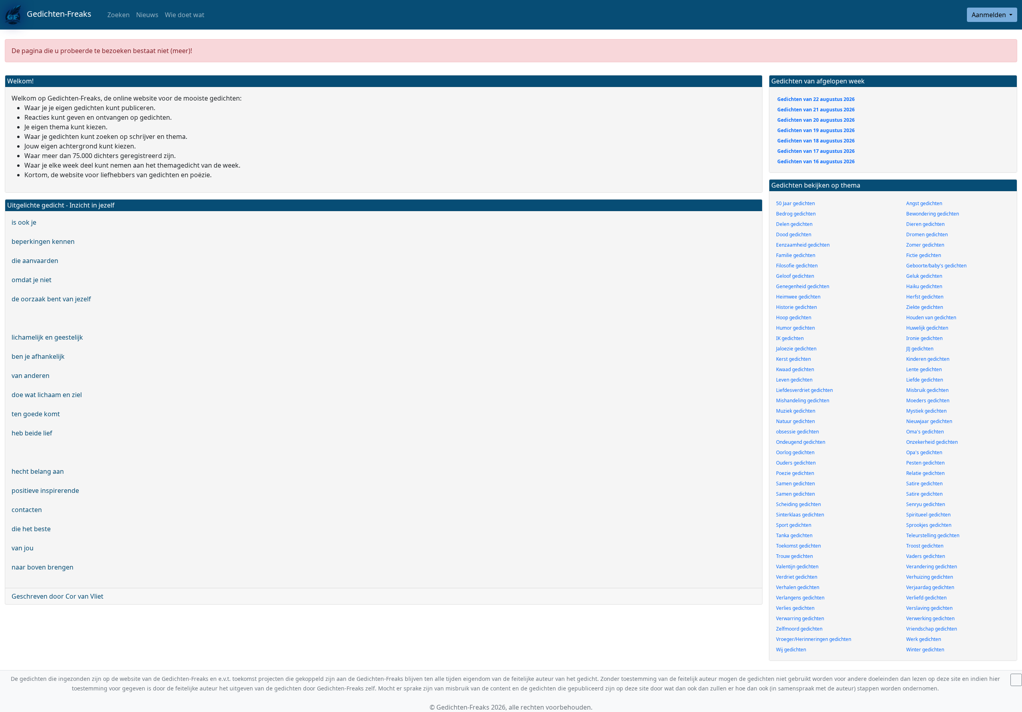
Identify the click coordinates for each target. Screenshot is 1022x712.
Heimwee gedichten (798, 296)
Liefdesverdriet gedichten (804, 390)
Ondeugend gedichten (800, 442)
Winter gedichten (925, 649)
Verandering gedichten (931, 566)
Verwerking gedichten (930, 618)
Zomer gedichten (925, 244)
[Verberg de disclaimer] (1016, 680)
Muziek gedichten (795, 410)
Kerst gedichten (793, 359)
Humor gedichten (795, 327)
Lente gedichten (924, 369)
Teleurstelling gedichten (932, 535)
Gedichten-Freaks (56, 13)
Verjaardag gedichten (930, 587)
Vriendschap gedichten (931, 628)
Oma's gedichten (925, 431)
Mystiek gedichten (926, 410)
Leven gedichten (794, 379)
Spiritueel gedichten (928, 514)
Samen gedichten (795, 483)
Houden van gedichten (931, 317)
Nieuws (147, 14)
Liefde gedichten (924, 379)
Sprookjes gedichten (928, 525)
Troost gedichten (924, 545)
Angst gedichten (924, 203)
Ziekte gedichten (924, 307)
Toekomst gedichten (798, 545)
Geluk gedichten (924, 276)
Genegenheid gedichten (802, 286)
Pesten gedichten (925, 462)
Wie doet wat (184, 14)
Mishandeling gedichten (802, 400)
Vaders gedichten (925, 556)
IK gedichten (790, 338)
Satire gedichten (924, 483)
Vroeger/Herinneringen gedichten (813, 639)
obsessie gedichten (797, 431)
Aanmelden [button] (990, 14)
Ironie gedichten (924, 338)
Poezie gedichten (795, 473)
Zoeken (118, 14)
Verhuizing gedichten (929, 577)
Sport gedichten (793, 525)
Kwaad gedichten (795, 369)
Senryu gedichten (925, 504)
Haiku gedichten (924, 286)
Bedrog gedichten (796, 213)
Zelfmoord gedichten (799, 628)
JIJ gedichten (919, 348)
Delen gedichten (794, 224)
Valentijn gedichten (797, 566)
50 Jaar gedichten (795, 203)
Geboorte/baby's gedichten (936, 265)
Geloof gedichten (795, 276)
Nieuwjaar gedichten (929, 421)
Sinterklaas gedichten (800, 514)
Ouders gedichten (796, 462)
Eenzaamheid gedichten (803, 244)
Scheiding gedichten (798, 504)
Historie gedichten (796, 307)
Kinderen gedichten (927, 359)
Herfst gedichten (924, 296)
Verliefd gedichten (926, 597)
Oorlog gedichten (795, 452)
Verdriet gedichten (796, 577)
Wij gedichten (791, 649)
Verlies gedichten (795, 608)
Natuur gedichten (795, 421)
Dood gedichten (793, 234)
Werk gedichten (923, 639)
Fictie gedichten (923, 255)
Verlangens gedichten (800, 597)
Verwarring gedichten (800, 618)
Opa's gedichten (924, 452)
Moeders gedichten (927, 400)
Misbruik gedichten (927, 390)
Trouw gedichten (794, 556)
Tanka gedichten (794, 535)
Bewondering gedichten (932, 213)
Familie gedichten (795, 255)
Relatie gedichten (925, 473)
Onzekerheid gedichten (932, 442)
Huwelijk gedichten (927, 327)
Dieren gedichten (925, 224)
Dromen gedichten (927, 234)
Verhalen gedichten (797, 587)
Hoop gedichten (793, 317)
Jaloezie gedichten (796, 348)
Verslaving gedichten (929, 608)
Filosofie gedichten (797, 265)
